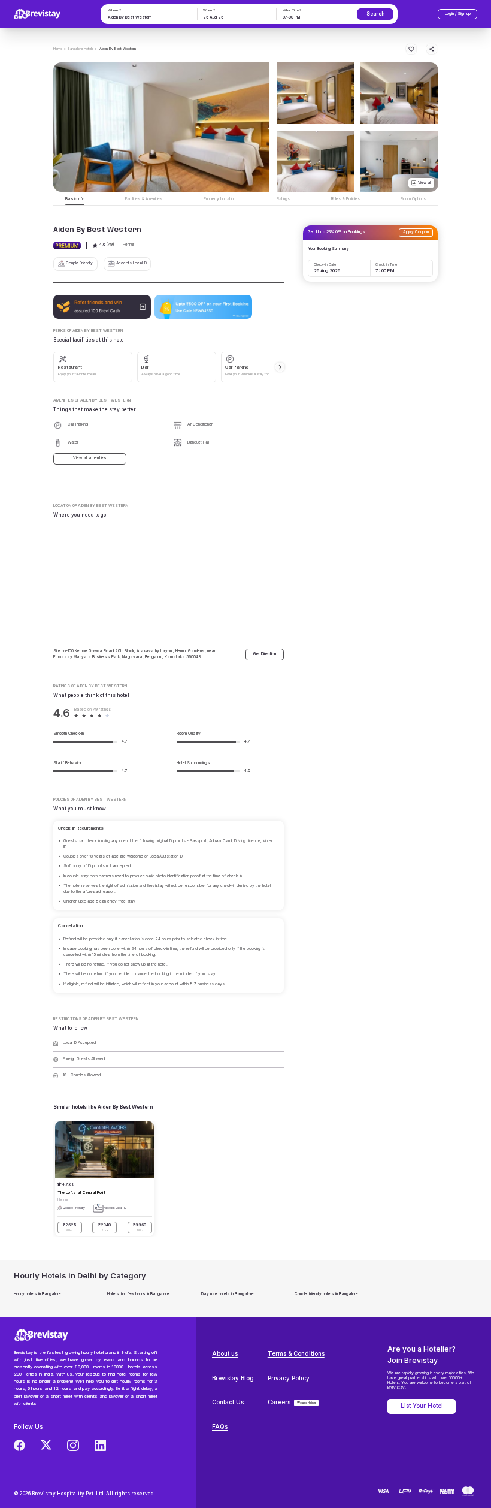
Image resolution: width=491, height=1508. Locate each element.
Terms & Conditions (296, 1353)
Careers (279, 1402)
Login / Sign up (458, 13)
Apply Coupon (416, 232)
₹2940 (104, 1227)
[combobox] (148, 18)
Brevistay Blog (233, 1378)
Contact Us (228, 1402)
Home (57, 48)
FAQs (220, 1426)
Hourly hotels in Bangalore (37, 1294)
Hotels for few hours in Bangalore (138, 1294)
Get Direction (264, 654)
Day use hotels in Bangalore (227, 1294)
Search (375, 14)
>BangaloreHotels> (80, 48)
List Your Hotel (422, 1406)
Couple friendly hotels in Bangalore (326, 1294)
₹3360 (139, 1227)
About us (225, 1353)
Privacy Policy (289, 1378)
